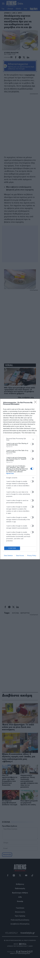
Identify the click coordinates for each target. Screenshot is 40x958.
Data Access (20, 555)
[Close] (36, 403)
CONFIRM (12, 548)
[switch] (32, 444)
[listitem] (20, 439)
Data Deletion (8, 555)
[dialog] (20, 479)
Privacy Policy (31, 555)
